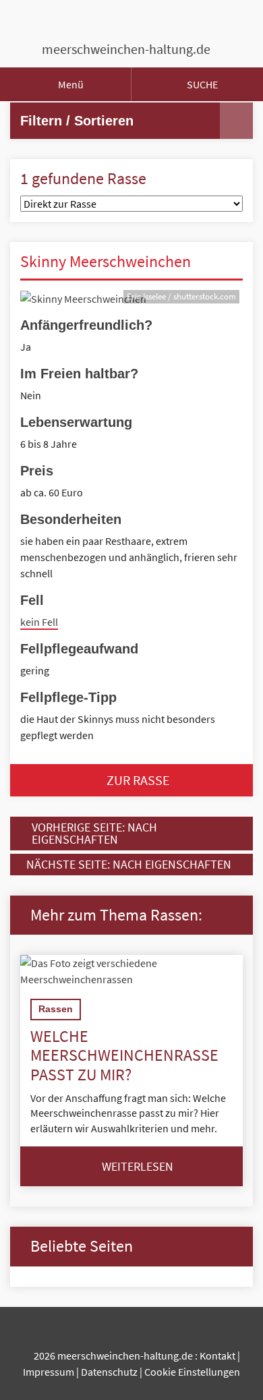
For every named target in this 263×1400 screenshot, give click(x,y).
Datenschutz (109, 1371)
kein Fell (39, 622)
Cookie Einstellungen (192, 1371)
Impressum (48, 1371)
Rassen (55, 1008)
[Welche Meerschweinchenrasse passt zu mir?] (131, 971)
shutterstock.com (204, 296)
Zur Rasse (137, 779)
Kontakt (217, 1355)
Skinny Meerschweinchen (105, 261)
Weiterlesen (136, 1166)
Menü (70, 84)
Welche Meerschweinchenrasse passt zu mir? (124, 1056)
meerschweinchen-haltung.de (126, 48)
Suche (201, 84)
